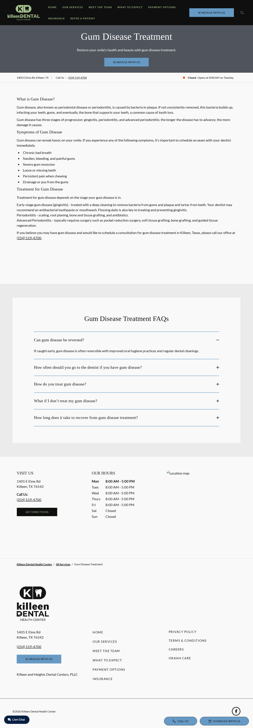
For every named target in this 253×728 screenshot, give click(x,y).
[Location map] (201, 508)
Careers (176, 649)
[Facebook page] (236, 711)
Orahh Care (180, 658)
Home (52, 7)
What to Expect (130, 7)
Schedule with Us (211, 12)
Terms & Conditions (188, 640)
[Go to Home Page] (24, 12)
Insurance (56, 18)
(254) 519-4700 (77, 77)
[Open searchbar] (242, 12)
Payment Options (162, 7)
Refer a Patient (82, 18)
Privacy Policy (183, 632)
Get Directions (37, 512)
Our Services (72, 7)
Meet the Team (100, 7)
